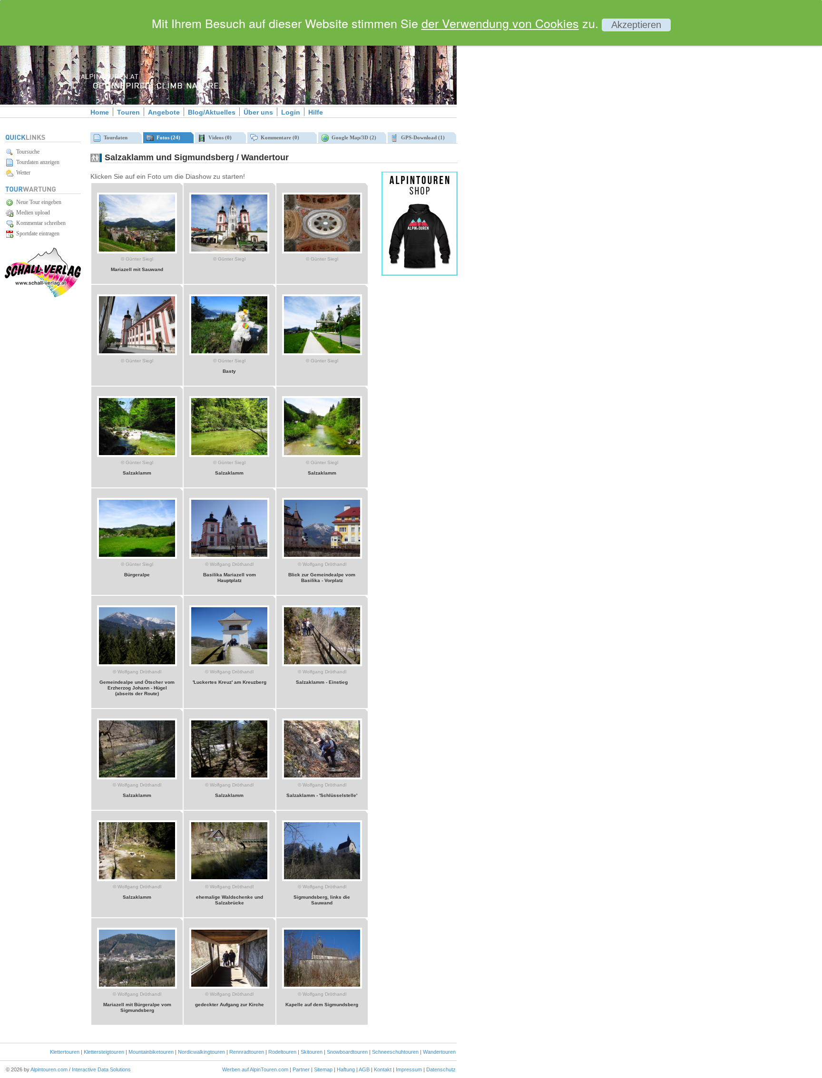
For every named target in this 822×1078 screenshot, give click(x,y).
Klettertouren (64, 1052)
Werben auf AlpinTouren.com (255, 1069)
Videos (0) (219, 137)
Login (290, 112)
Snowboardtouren (347, 1052)
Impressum (409, 1069)
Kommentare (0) (278, 137)
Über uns (258, 112)
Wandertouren (439, 1052)
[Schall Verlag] (43, 295)
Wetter (21, 172)
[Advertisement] (537, 163)
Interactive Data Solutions (101, 1069)
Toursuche (26, 151)
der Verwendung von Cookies (500, 22)
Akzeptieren (636, 24)
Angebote (164, 112)
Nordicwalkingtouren (201, 1052)
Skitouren (312, 1052)
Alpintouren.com (49, 1069)
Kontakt (382, 1069)
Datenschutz (441, 1069)
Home (99, 112)
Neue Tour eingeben (37, 202)
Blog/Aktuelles (211, 112)
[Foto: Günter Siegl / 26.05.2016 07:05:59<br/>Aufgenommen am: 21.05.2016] (322, 353)
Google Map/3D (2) (352, 137)
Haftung (346, 1069)
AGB (364, 1069)
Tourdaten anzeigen (36, 162)
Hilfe (315, 112)
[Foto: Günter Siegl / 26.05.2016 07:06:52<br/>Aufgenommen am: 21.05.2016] (322, 251)
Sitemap (323, 1069)
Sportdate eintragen (36, 233)
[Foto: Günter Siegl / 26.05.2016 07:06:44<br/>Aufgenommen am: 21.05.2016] (137, 353)
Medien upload (31, 212)
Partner (301, 1069)
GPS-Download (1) (421, 137)
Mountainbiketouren (151, 1052)
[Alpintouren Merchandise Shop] (420, 274)
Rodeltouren (282, 1052)
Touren (128, 112)
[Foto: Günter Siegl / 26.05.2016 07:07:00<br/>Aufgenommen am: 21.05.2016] (229, 251)
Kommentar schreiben (39, 223)
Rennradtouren (246, 1052)
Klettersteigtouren (104, 1052)
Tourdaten (114, 137)
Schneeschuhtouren (395, 1052)
